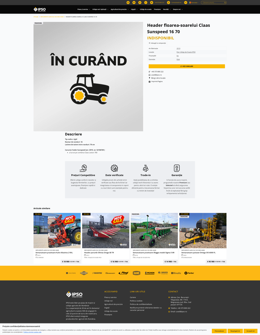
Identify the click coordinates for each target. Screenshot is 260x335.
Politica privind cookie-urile (32, 332)
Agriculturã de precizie (119, 9)
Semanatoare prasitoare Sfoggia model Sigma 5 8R (153, 252)
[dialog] (130, 329)
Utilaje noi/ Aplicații (99, 9)
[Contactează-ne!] (168, 2)
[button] (156, 81)
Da (178, 56)
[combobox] (212, 2)
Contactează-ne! (176, 2)
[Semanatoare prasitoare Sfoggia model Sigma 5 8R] (154, 230)
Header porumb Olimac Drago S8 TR (99, 252)
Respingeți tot (235, 331)
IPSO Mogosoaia (186, 257)
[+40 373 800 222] (151, 2)
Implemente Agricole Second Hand (47, 250)
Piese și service (82, 9)
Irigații (133, 9)
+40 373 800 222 (159, 2)
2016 (39, 255)
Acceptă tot (251, 331)
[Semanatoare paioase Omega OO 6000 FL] (202, 230)
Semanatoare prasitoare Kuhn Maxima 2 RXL (54, 252)
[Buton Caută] (225, 2)
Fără (178, 59)
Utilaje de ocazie (145, 9)
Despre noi (177, 9)
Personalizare (219, 331)
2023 (185, 255)
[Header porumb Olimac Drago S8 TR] (105, 230)
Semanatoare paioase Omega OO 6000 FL (198, 252)
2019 (178, 48)
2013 (87, 255)
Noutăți (166, 9)
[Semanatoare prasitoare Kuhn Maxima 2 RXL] (57, 230)
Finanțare (157, 9)
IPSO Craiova (40, 257)
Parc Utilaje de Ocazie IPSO (186, 52)
